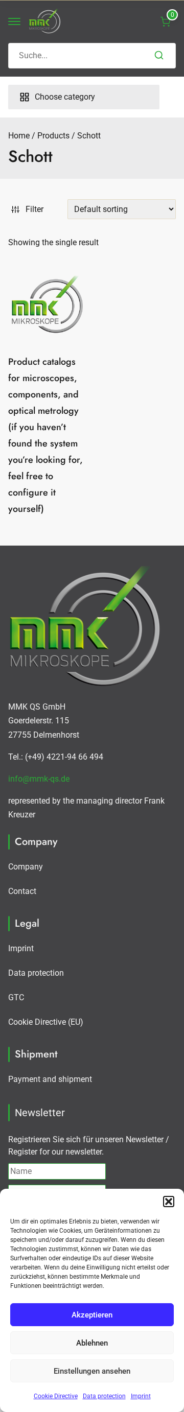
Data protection (104, 1396)
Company (25, 867)
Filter (34, 209)
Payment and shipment (50, 1079)
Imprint (141, 1396)
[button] (169, 1201)
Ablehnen (92, 1343)
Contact (22, 891)
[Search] (159, 55)
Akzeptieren (92, 1315)
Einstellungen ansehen (92, 1371)
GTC (16, 997)
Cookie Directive (56, 1396)
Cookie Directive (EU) (45, 1022)
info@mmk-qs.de (39, 779)
